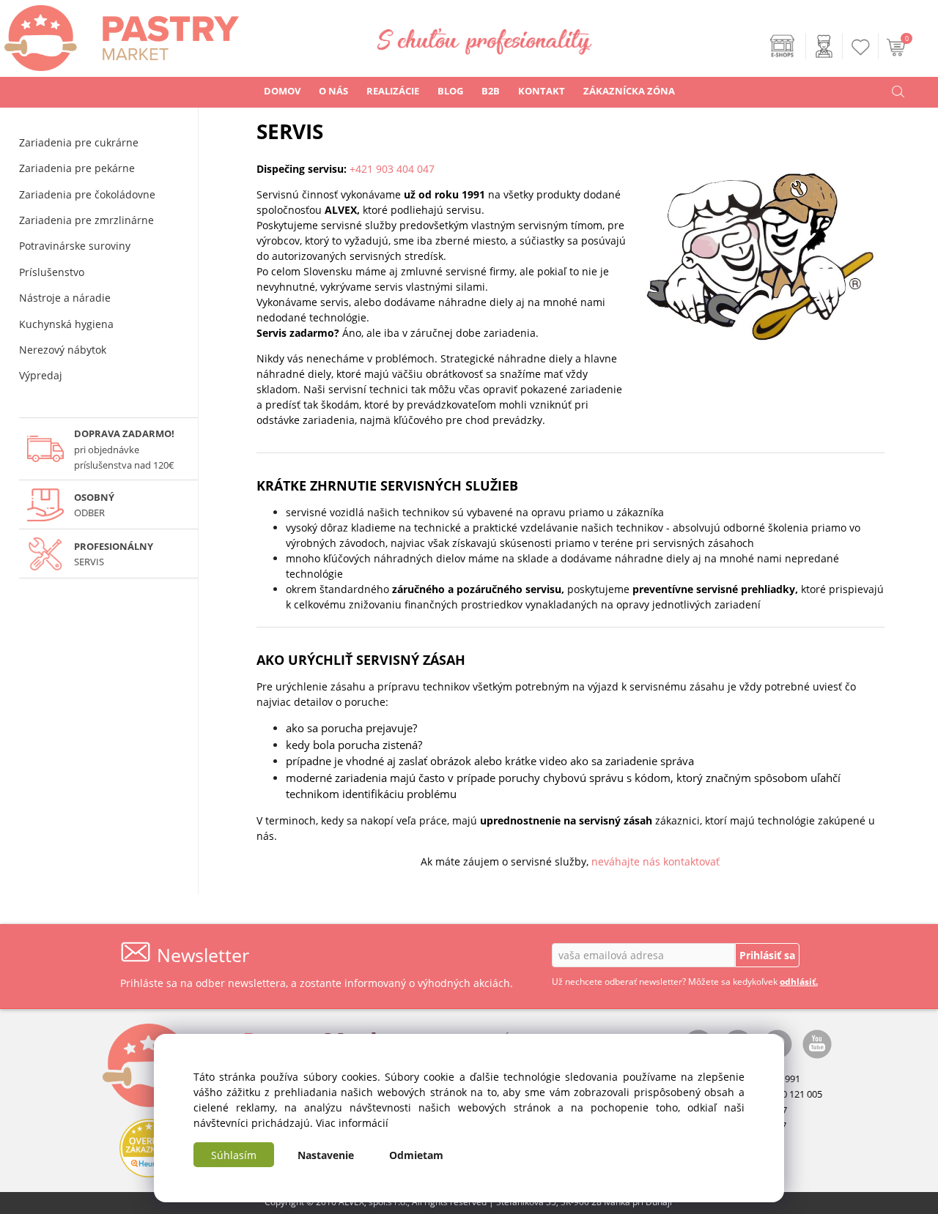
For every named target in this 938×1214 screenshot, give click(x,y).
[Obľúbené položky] (861, 47)
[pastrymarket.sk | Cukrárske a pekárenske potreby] (119, 34)
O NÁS (333, 90)
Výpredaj (40, 375)
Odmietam (416, 1155)
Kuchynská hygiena (66, 324)
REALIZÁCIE (392, 90)
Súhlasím (233, 1155)
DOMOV (282, 90)
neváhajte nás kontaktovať (655, 861)
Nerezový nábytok (62, 350)
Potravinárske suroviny (74, 246)
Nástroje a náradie (65, 298)
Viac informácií (352, 1123)
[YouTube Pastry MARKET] (817, 1042)
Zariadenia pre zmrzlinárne (86, 220)
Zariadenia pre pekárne (77, 168)
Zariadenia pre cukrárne (79, 142)
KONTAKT (541, 90)
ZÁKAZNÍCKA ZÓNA (629, 90)
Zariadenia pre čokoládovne (87, 194)
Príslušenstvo (51, 272)
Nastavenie (326, 1155)
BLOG (450, 90)
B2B (490, 90)
